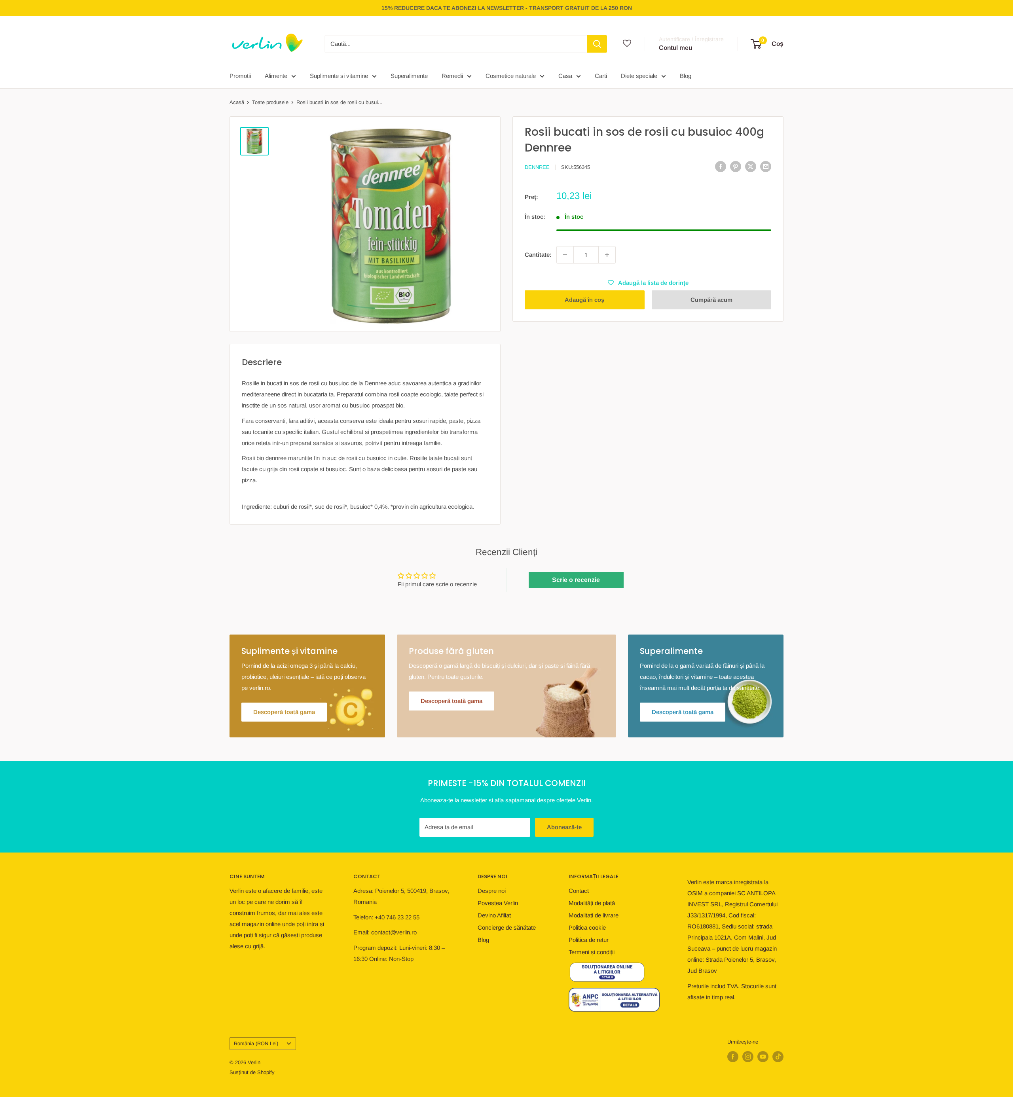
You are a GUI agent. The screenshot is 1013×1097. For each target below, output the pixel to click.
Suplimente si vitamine (339, 75)
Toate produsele (270, 102)
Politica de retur (589, 939)
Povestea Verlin (498, 903)
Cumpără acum (711, 299)
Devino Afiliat (494, 915)
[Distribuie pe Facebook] (720, 166)
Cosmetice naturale (511, 75)
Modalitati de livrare (593, 915)
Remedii (452, 75)
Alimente (276, 75)
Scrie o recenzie (576, 579)
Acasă (237, 102)
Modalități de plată (592, 903)
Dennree (537, 167)
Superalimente (409, 75)
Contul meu (675, 47)
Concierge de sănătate (507, 927)
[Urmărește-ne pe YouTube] (762, 1056)
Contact (579, 890)
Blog (685, 75)
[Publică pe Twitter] (750, 166)
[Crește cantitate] (607, 254)
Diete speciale (639, 75)
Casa (565, 75)
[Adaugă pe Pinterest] (735, 166)
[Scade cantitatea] (565, 254)
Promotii (240, 75)
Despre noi (492, 890)
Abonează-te (564, 827)
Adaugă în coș (584, 299)
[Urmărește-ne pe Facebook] (732, 1056)
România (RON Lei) (256, 1043)
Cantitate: (538, 254)
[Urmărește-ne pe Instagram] (747, 1056)
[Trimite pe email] (765, 166)
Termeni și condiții (592, 952)
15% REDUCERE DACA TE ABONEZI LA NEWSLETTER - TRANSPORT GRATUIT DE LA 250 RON (506, 8)
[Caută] (597, 44)
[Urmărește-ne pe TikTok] (777, 1056)
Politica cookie (587, 927)
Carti (601, 75)
